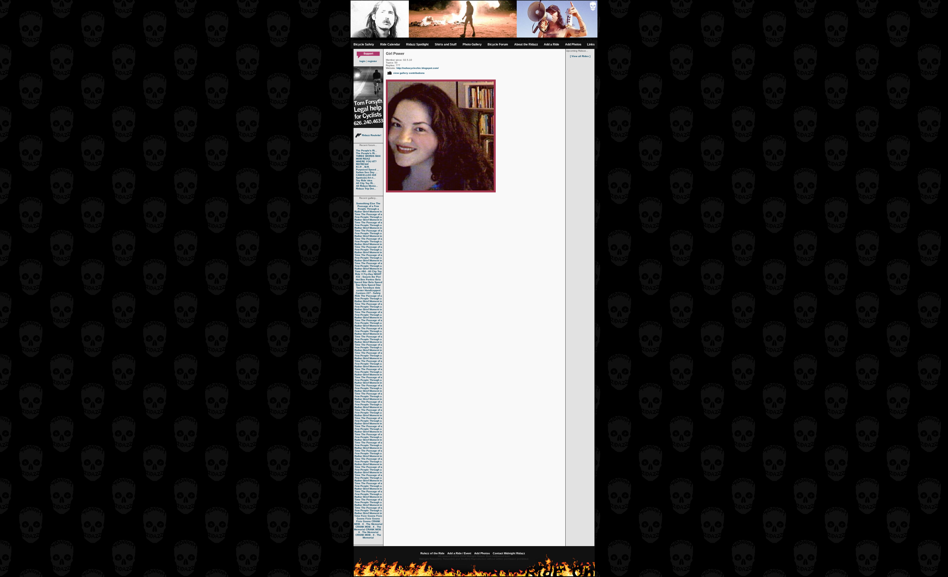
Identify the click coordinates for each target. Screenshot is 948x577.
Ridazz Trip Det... (366, 188)
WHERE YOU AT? (366, 161)
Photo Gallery (472, 44)
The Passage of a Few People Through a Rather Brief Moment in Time (368, 209)
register (372, 61)
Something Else (365, 203)
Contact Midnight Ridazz (509, 553)
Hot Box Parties (365, 279)
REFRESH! (362, 164)
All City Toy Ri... (365, 183)
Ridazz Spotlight (417, 44)
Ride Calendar (390, 44)
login (362, 61)
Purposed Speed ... (367, 169)
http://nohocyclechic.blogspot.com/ (417, 68)
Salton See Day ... (366, 172)
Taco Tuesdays (365, 287)
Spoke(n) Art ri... (365, 177)
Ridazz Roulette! (371, 135)
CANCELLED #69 (366, 175)
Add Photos (573, 44)
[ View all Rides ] (580, 56)
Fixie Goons (368, 516)
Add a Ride (551, 44)
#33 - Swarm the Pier (368, 276)
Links (591, 44)
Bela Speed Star (367, 281)
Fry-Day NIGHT (372, 274)
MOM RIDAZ (363, 158)
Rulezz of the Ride (432, 553)
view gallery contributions (409, 73)
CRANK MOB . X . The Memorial (368, 522)
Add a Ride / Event (459, 553)
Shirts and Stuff (445, 44)
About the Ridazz (526, 44)
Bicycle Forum (498, 44)
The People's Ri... (366, 150)
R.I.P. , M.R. (363, 166)
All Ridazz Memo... (367, 186)
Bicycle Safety (364, 44)
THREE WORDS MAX (368, 156)
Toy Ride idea (364, 180)
